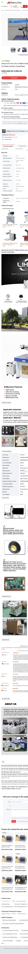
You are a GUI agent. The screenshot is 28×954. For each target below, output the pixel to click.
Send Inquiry (14, 78)
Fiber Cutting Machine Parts (21, 906)
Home (2, 10)
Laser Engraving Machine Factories (10, 930)
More (2, 943)
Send (14, 821)
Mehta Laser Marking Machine (9, 920)
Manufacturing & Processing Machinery (13, 10)
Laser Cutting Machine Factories (10, 934)
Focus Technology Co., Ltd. (18, 948)
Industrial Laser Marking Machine (10, 937)
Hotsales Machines (5, 904)
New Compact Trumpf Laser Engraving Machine (13, 923)
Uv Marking (18, 940)
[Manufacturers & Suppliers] (14, 2)
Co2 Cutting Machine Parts (7, 906)
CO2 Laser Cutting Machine (21, 904)
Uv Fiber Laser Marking (8, 940)
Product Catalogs (22, 901)
